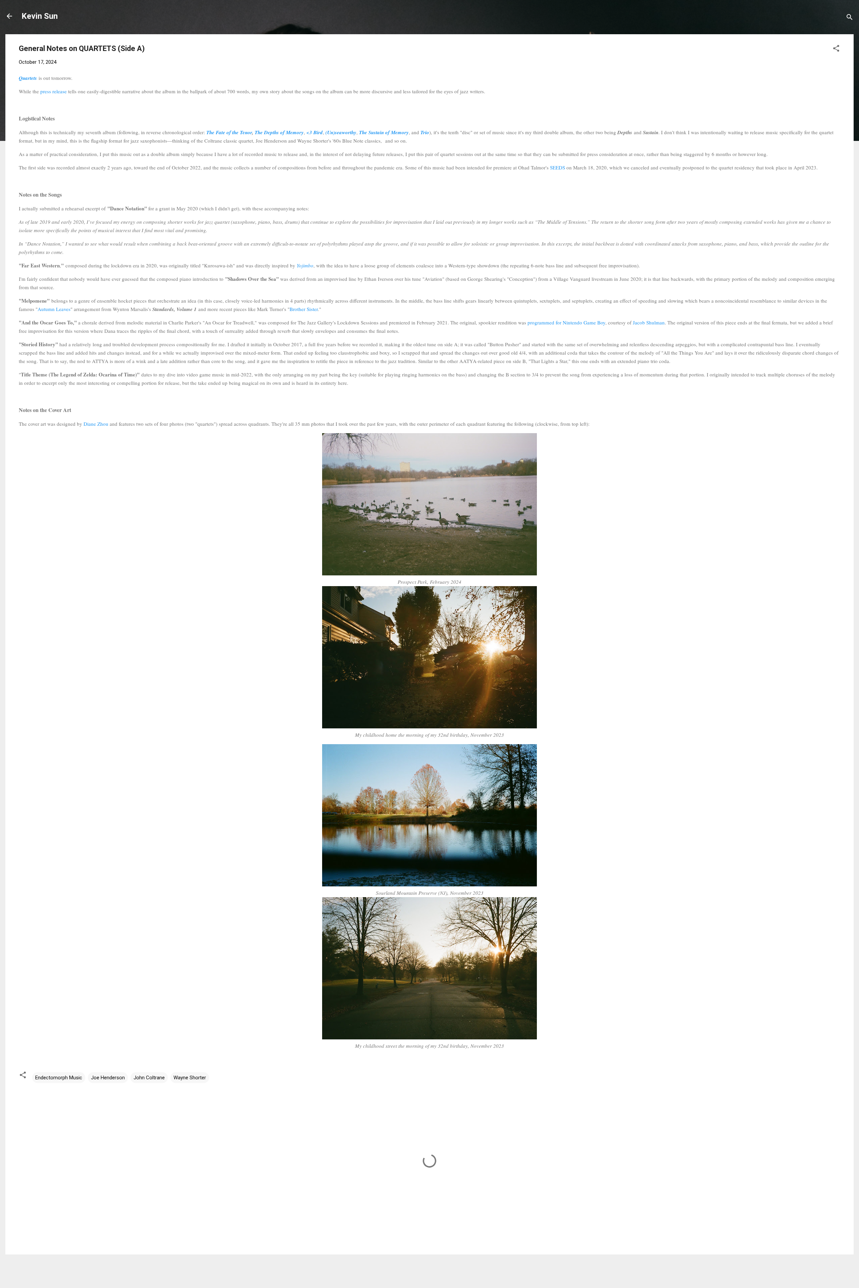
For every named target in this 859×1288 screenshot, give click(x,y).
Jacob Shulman (649, 322)
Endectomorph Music (58, 1078)
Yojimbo (305, 265)
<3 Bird (314, 132)
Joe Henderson (108, 1078)
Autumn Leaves (54, 309)
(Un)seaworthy (340, 132)
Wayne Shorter (189, 1078)
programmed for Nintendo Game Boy (566, 322)
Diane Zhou (96, 423)
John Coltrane (149, 1078)
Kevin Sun (39, 16)
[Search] (850, 18)
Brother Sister (304, 309)
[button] (836, 49)
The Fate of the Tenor (229, 132)
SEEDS (557, 167)
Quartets (28, 78)
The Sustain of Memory (384, 132)
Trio (424, 132)
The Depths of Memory (279, 132)
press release (53, 91)
